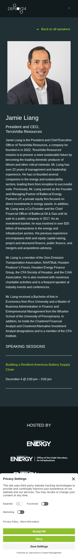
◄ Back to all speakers (53, 29)
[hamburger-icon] (69, 8)
